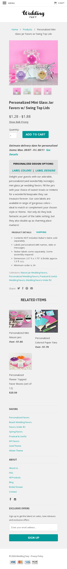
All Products (15, 477)
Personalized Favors (19, 417)
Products (27, 29)
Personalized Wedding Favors (24, 276)
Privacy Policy (37, 556)
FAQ (11, 472)
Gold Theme (15, 445)
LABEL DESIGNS (45, 170)
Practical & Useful (17, 436)
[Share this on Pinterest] (26, 288)
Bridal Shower (16, 486)
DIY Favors (14, 441)
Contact (13, 491)
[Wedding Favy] (33, 14)
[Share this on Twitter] (18, 288)
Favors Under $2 (17, 426)
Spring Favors (16, 431)
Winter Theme (16, 450)
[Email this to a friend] (31, 288)
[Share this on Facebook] (22, 288)
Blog (11, 482)
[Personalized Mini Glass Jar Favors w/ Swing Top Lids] (33, 62)
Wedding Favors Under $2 (39, 280)
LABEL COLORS (21, 170)
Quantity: (14, 129)
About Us (13, 468)
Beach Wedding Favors (20, 422)
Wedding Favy (22, 556)
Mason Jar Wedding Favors (34, 272)
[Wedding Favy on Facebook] (10, 499)
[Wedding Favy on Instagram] (15, 499)
